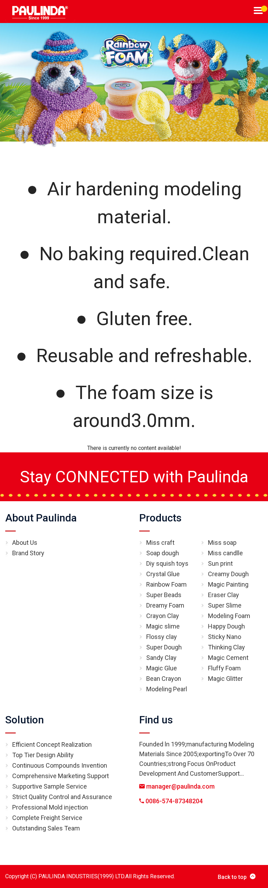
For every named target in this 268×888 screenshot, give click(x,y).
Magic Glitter (225, 678)
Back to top (232, 877)
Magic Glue (161, 668)
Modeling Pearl (166, 689)
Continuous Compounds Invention (59, 765)
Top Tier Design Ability (43, 755)
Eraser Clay (223, 595)
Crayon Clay (162, 615)
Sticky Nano (224, 636)
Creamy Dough (228, 574)
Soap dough (162, 553)
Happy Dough (226, 626)
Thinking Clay (226, 647)
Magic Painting (228, 584)
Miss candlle (225, 553)
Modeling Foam (229, 615)
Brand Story (28, 553)
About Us (24, 542)
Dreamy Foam (165, 605)
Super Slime (224, 605)
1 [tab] (264, 9)
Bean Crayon (163, 678)
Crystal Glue (163, 574)
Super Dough (164, 647)
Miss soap (222, 542)
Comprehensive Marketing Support (60, 776)
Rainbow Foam (166, 584)
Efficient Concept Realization (52, 744)
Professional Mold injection (50, 807)
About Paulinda (41, 518)
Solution (24, 720)
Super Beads (163, 595)
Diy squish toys (167, 563)
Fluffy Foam (224, 668)
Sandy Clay (161, 657)
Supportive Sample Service (49, 786)
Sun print (220, 563)
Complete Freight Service (47, 817)
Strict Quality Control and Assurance (62, 796)
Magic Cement (228, 657)
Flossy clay (161, 636)
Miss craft (160, 542)
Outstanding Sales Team (46, 828)
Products (160, 518)
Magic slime (163, 626)
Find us (156, 720)
